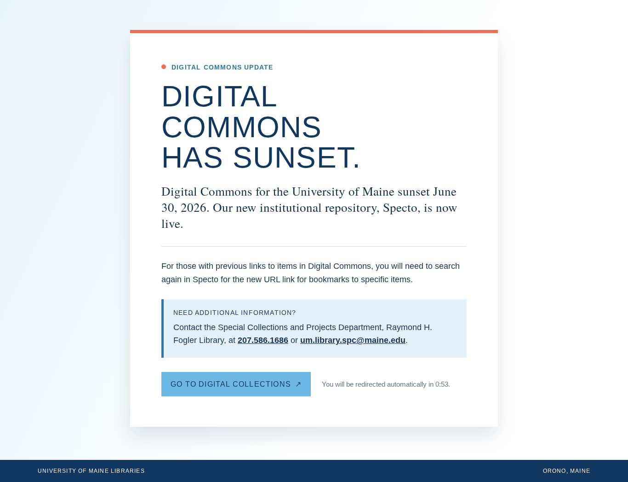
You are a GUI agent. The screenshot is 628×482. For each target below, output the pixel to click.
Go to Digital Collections (231, 384)
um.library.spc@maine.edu (352, 340)
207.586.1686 (263, 340)
